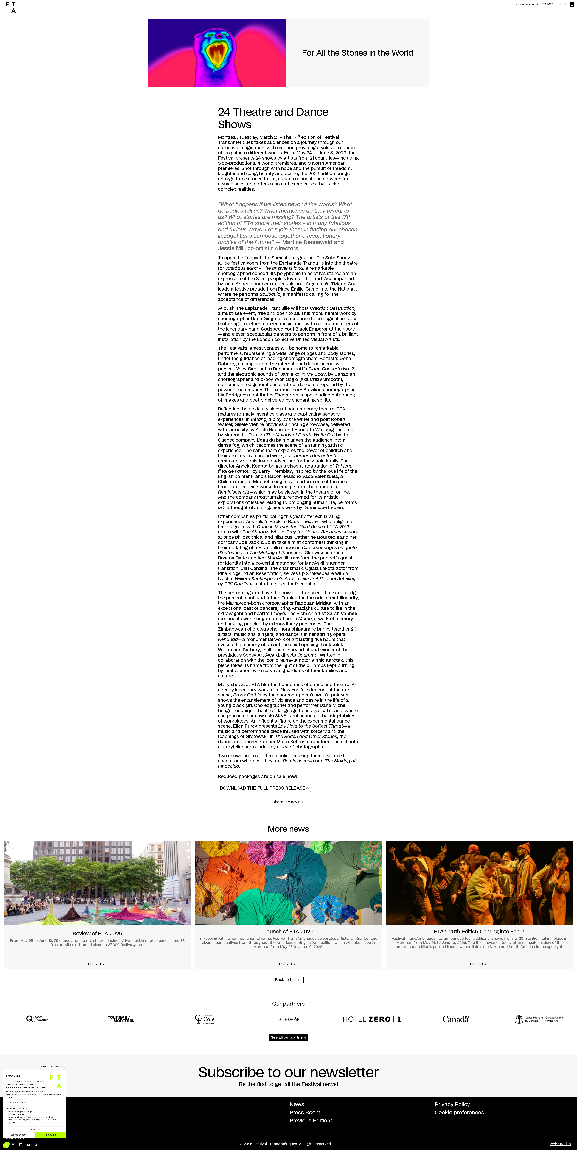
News (297, 1104)
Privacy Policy (452, 1104)
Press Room (305, 1112)
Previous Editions (311, 1121)
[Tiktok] (36, 1144)
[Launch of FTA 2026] (288, 905)
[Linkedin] (21, 1144)
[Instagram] (13, 1144)
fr (561, 4)
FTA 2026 (547, 4)
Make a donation (525, 4)
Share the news (286, 802)
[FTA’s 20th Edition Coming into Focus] (479, 905)
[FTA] (11, 7)
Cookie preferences (459, 1112)
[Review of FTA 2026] (97, 905)
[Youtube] (29, 1144)
